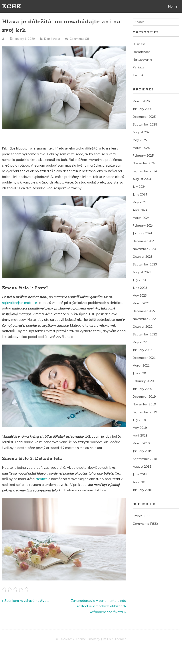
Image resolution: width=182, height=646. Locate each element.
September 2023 (145, 264)
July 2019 (139, 420)
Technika (139, 75)
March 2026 (141, 101)
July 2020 (139, 373)
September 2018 (145, 459)
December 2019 (144, 397)
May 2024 (140, 202)
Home (173, 6)
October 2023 (142, 257)
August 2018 (142, 467)
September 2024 (145, 171)
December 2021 (144, 358)
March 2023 (141, 303)
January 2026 (142, 109)
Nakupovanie (142, 60)
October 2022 (142, 327)
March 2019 (141, 443)
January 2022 (142, 350)
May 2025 (140, 140)
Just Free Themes (113, 639)
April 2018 (140, 482)
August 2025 (142, 132)
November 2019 (144, 404)
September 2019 (145, 412)
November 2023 (144, 249)
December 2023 (144, 241)
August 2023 (142, 272)
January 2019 (142, 451)
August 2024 (142, 179)
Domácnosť (52, 38)
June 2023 (140, 288)
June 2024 (140, 194)
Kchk (11, 6)
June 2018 (140, 474)
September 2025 (145, 124)
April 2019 (140, 435)
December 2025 (144, 117)
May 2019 (140, 428)
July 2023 (139, 280)
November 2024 (144, 163)
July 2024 (139, 187)
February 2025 (143, 156)
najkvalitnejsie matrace (19, 303)
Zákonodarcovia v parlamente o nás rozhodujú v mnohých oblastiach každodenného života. (98, 606)
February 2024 (143, 225)
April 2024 (140, 210)
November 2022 (144, 319)
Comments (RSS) (145, 524)
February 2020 (143, 381)
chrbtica (41, 479)
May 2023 (140, 295)
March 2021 (141, 365)
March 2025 (141, 148)
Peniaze (138, 67)
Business (139, 44)
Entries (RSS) (142, 516)
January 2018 (142, 490)
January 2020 (142, 389)
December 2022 (144, 311)
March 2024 (141, 218)
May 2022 (140, 342)
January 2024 (142, 233)
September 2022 (145, 334)
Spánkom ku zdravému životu (26, 600)
